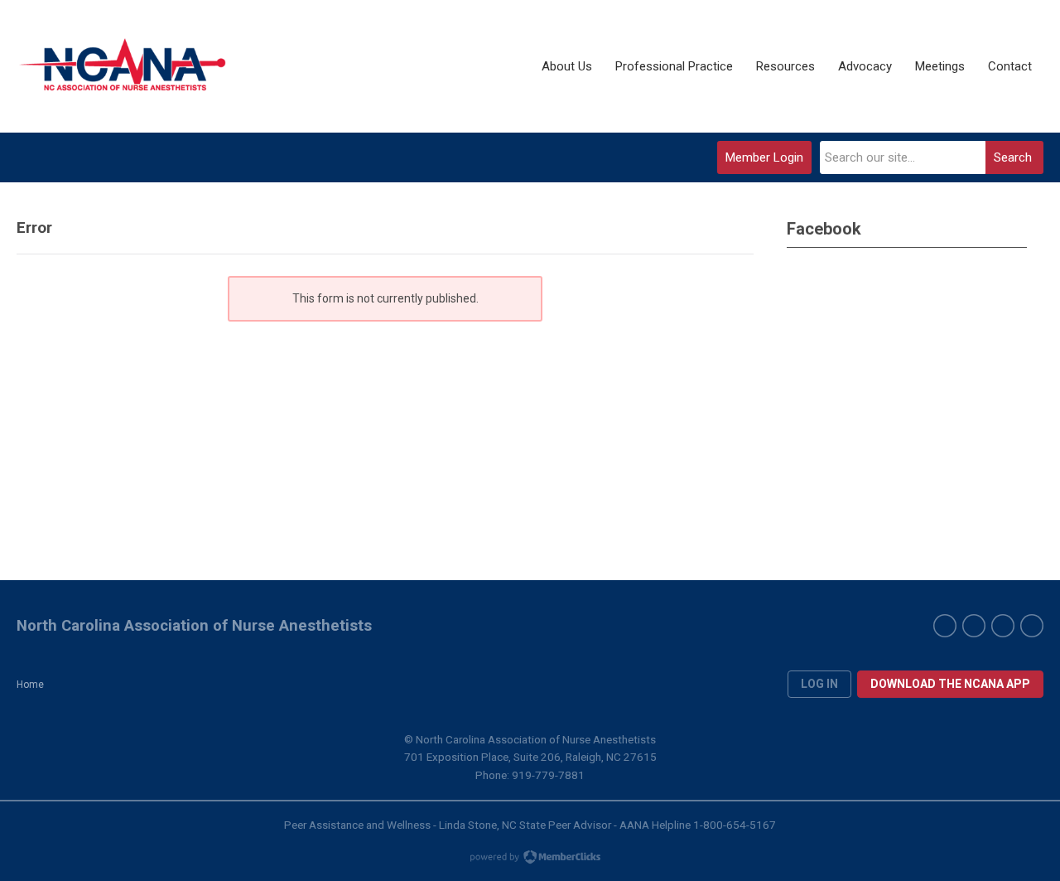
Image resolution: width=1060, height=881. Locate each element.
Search (1013, 157)
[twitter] (973, 625)
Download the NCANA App (950, 683)
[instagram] (1031, 625)
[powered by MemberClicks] (530, 858)
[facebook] (944, 625)
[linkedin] (1002, 625)
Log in (819, 683)
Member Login (764, 157)
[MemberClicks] (124, 66)
